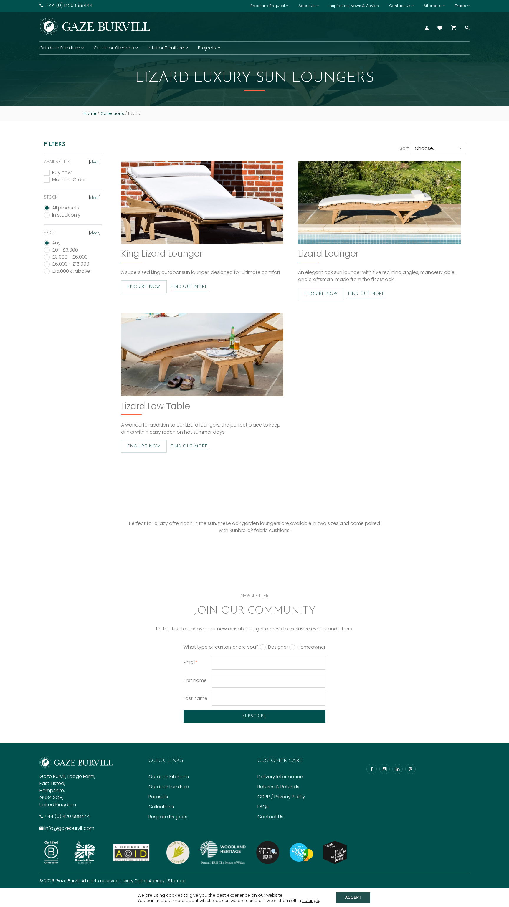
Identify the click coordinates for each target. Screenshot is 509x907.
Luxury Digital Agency (143, 881)
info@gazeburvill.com (69, 828)
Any (56, 243)
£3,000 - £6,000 (70, 257)
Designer (278, 647)
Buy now (62, 173)
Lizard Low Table (155, 406)
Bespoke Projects (167, 816)
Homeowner (311, 647)
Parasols (158, 796)
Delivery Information (280, 776)
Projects (207, 47)
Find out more (189, 287)
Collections (112, 113)
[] (94, 162)
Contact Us (399, 6)
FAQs (263, 806)
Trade (460, 6)
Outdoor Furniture (59, 47)
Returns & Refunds (278, 786)
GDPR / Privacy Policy (281, 796)
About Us (306, 6)
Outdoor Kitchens (114, 47)
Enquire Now (144, 287)
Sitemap (177, 881)
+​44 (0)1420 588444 (67, 816)
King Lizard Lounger (161, 253)
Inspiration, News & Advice (354, 6)
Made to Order (69, 180)
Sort (404, 148)
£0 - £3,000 (65, 250)
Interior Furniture (166, 47)
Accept (353, 898)
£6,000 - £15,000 (70, 264)
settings (310, 900)
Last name (195, 698)
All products (65, 208)
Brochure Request (267, 6)
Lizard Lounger (328, 253)
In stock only (66, 215)
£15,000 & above (71, 271)
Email (191, 662)
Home (90, 113)
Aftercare (433, 6)
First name (195, 680)
